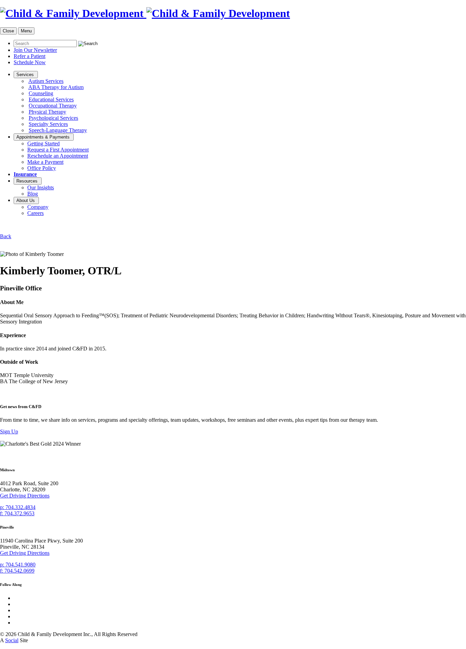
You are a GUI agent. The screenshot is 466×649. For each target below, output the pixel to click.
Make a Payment (45, 162)
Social (11, 640)
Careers (35, 213)
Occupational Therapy (53, 106)
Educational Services (51, 99)
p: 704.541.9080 (17, 564)
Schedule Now (30, 62)
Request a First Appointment (58, 150)
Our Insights (40, 187)
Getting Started (43, 143)
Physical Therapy (47, 112)
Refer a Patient (29, 56)
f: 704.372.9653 (17, 513)
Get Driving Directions (24, 496)
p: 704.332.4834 (17, 507)
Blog (32, 194)
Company (37, 207)
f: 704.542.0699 (17, 571)
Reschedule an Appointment (57, 156)
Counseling (41, 93)
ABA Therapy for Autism (56, 87)
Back (5, 236)
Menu (26, 30)
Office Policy (41, 168)
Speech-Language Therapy (58, 130)
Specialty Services (48, 124)
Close (8, 30)
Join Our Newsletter (35, 50)
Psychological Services (53, 118)
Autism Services (45, 81)
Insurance (25, 174)
